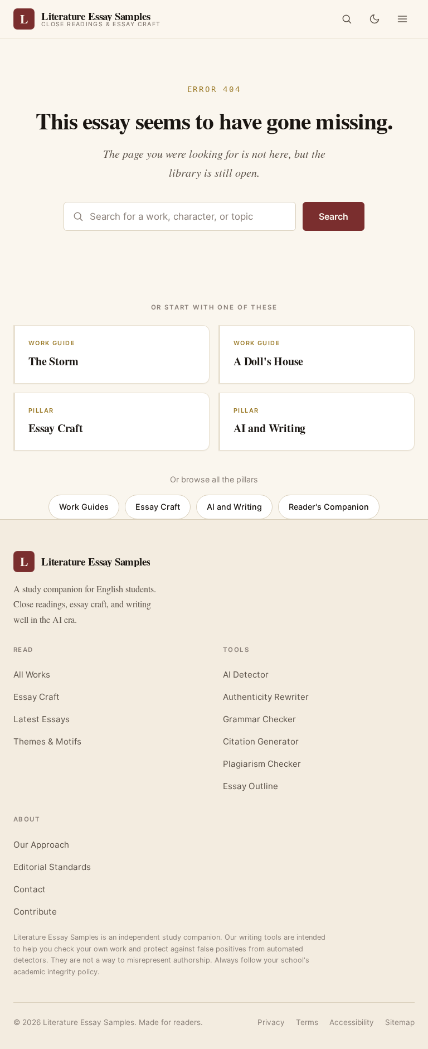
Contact (29, 889)
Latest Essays (41, 719)
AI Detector (246, 674)
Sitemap (400, 1022)
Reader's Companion (329, 506)
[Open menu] (402, 19)
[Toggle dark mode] (374, 19)
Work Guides (84, 506)
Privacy (271, 1022)
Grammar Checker (259, 719)
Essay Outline (250, 786)
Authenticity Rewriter (266, 697)
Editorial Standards (52, 867)
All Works (31, 674)
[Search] (346, 19)
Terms (307, 1022)
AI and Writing (234, 506)
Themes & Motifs (47, 741)
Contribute (35, 911)
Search (333, 216)
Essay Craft (157, 506)
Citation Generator (261, 741)
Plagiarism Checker (262, 763)
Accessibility (351, 1022)
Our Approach (41, 844)
